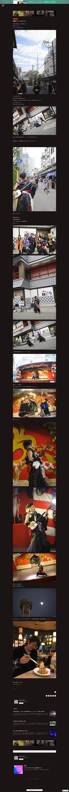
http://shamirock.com (17, 684)
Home (40, 5)
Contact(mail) (60, 5)
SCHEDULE (47, 5)
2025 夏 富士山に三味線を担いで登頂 (19, 721)
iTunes (55, 5)
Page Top (34, 783)
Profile (43, 5)
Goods (52, 5)
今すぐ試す (46, 1)
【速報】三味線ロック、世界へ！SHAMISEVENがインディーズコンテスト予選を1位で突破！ (29, 711)
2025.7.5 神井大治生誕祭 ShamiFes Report (20, 730)
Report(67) (14, 689)
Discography (65, 5)
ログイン (53, 1)
